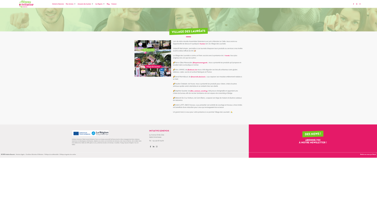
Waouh (374, 154)
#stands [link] (227, 55)
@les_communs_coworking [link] (198, 91)
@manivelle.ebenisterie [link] (198, 77)
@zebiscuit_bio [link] (192, 70)
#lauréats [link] (202, 44)
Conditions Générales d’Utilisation (34, 154)
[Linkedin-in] (356, 4)
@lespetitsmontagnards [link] (200, 62)
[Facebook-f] (353, 4)
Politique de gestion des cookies (68, 154)
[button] (71, 4)
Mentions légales (20, 154)
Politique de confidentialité (51, 154)
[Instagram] (360, 4)
